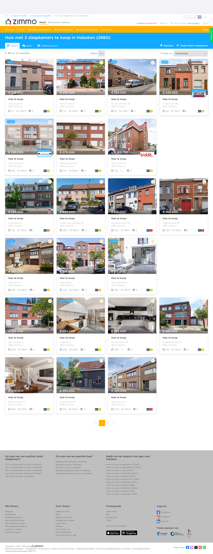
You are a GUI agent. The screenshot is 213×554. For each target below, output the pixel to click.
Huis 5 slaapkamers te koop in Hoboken (23, 473)
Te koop (9, 29)
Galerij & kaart (49, 45)
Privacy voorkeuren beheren (63, 549)
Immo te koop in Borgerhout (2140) (122, 479)
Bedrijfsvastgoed (63, 29)
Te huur (21, 29)
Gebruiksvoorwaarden (14, 549)
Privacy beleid (44, 549)
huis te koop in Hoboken (41, 16)
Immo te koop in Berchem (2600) (122, 488)
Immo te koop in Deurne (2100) (120, 476)
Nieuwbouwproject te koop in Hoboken (74, 473)
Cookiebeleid (31, 549)
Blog (205, 29)
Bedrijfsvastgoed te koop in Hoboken (73, 470)
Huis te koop (15, 99)
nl (205, 17)
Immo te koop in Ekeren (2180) (120, 485)
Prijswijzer (106, 29)
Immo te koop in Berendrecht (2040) (123, 467)
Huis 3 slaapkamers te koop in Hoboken (23, 467)
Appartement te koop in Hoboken (71, 461)
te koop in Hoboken (19, 16)
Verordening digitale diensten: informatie (114, 549)
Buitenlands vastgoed (59, 22)
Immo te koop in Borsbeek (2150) (121, 494)
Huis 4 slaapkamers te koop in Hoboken (23, 470)
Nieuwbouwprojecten (39, 29)
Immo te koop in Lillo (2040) (119, 470)
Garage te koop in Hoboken (69, 464)
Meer (163, 23)
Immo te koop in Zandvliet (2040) (122, 473)
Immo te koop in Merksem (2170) (121, 482)
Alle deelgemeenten (141, 549)
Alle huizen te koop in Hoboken (19, 476)
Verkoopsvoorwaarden (86, 549)
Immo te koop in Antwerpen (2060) (123, 464)
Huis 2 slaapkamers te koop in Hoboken (23, 464)
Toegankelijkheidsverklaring (17, 551)
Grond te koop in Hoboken (68, 467)
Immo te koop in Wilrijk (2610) (120, 491)
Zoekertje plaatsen (146, 23)
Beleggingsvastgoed (87, 29)
